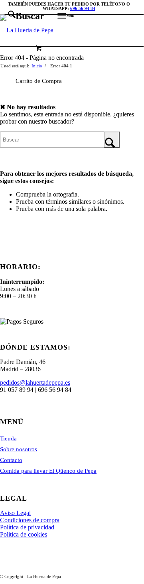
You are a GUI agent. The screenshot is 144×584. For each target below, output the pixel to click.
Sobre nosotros (18, 449)
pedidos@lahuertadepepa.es (35, 382)
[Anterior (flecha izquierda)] (14, 291)
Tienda (8, 438)
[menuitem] (22, 16)
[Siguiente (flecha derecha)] (130, 291)
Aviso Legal (15, 512)
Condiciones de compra (29, 520)
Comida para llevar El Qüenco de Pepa (48, 471)
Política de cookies (23, 534)
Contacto (11, 460)
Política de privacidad (27, 527)
